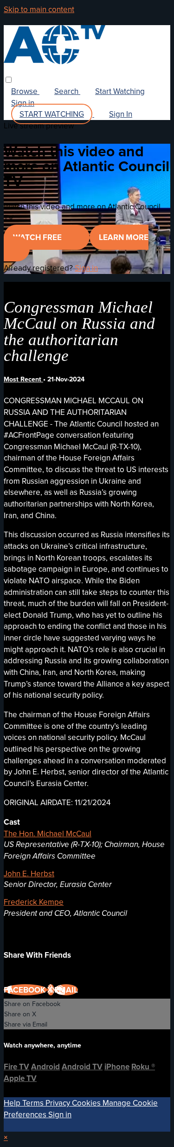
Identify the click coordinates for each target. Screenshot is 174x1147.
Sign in (22, 102)
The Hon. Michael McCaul (47, 833)
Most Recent (23, 379)
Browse (25, 91)
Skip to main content (39, 9)
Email (66, 989)
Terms (33, 1102)
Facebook (25, 989)
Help (13, 1102)
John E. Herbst (29, 873)
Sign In (120, 114)
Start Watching (120, 91)
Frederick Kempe (34, 901)
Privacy (58, 1102)
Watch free (38, 237)
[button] (9, 80)
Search (67, 91)
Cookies (87, 1102)
